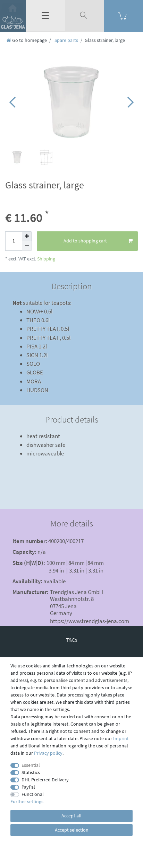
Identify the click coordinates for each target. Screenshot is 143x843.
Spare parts (65, 40)
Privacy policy (48, 753)
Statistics (31, 772)
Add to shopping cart (85, 241)
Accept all (71, 816)
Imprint (121, 738)
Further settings (26, 801)
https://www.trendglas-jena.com (89, 621)
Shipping (45, 259)
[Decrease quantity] (27, 246)
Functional (33, 794)
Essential (31, 765)
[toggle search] (84, 15)
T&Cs (71, 639)
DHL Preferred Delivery (45, 780)
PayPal (28, 787)
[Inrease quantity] (27, 236)
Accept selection (72, 830)
